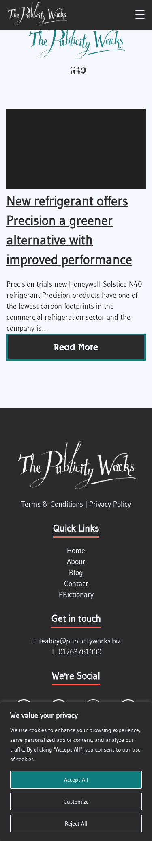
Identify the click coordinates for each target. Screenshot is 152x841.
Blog (76, 572)
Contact (76, 583)
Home (76, 550)
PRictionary (76, 594)
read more (76, 347)
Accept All (76, 779)
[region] (76, 771)
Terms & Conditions (52, 504)
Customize (76, 801)
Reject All (76, 823)
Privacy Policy (110, 504)
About (76, 561)
